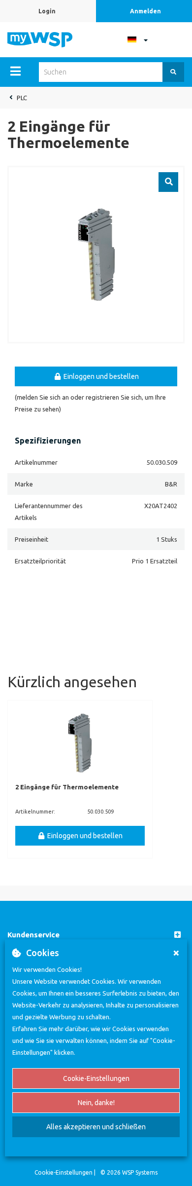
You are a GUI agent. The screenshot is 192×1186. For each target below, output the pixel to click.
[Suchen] (173, 72)
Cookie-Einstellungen (96, 1078)
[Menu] (15, 71)
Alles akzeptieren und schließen (96, 1127)
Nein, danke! (96, 1103)
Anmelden (145, 11)
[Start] (39, 39)
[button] (96, 935)
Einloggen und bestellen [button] (100, 376)
